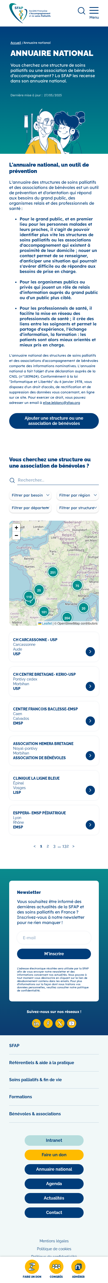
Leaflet (46, 623)
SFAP (14, 1045)
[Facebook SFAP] (48, 1026)
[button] (83, 608)
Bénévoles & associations (35, 1113)
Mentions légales (54, 1241)
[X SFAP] (59, 1026)
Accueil (15, 43)
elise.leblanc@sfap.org (61, 402)
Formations (20, 1096)
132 (65, 845)
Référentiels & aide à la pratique (41, 1062)
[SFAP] (30, 22)
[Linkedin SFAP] (36, 1026)
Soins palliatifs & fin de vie (35, 1079)
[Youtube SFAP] (71, 1026)
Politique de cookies (54, 1249)
